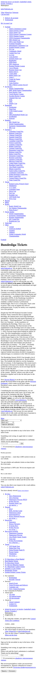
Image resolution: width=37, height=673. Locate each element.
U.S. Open (12, 187)
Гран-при (12, 539)
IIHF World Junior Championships (20, 90)
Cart (10, 23)
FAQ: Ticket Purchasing (17, 589)
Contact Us (12, 604)
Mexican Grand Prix (15, 161)
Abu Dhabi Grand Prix (16, 167)
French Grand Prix (15, 143)
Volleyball (8, 223)
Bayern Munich (10, 379)
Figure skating (9, 212)
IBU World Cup (14, 122)
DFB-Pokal (13, 62)
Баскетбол (8, 520)
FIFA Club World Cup (16, 42)
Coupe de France (14, 79)
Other (7, 225)
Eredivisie (12, 81)
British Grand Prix (15, 146)
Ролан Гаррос (13, 552)
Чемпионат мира (15, 513)
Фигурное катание (11, 531)
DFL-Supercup (14, 64)
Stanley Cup (13, 103)
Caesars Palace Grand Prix (17, 178)
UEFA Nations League (16, 36)
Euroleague (12, 107)
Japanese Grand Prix (15, 159)
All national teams (15, 596)
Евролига (12, 522)
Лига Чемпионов (15, 496)
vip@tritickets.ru (6, 411)
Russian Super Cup (15, 70)
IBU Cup (12, 128)
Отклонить (12, 671)
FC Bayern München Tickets (14, 565)
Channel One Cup (15, 98)
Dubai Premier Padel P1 (17, 550)
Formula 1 (8, 129)
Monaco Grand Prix (15, 139)
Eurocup (12, 118)
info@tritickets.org (7, 9)
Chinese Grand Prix (15, 135)
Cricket (11, 227)
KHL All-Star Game (15, 511)
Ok (22, 443)
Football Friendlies (15, 44)
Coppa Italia (13, 73)
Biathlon (7, 120)
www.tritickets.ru (21, 400)
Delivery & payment (11, 18)
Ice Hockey (8, 87)
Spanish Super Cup (15, 58)
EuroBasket (13, 116)
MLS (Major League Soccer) (18, 85)
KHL (11, 100)
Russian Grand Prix (15, 158)
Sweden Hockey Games (17, 96)
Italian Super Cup (14, 75)
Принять (4, 671)
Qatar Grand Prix (14, 180)
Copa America (13, 83)
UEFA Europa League (16, 30)
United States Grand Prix (17, 163)
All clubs (12, 594)
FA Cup (11, 49)
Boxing (7, 200)
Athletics (12, 232)
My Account (5, 23)
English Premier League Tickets (15, 572)
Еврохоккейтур (14, 514)
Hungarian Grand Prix (16, 150)
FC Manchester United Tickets (15, 567)
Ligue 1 (11, 77)
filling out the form (11, 635)
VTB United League (16, 111)
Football (7, 27)
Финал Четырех (14, 524)
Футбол (7, 494)
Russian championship (16, 217)
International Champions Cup (18, 45)
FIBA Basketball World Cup (18, 115)
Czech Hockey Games (16, 94)
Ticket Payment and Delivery (18, 585)
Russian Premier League (17, 66)
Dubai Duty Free (14, 548)
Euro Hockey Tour (15, 92)
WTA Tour (12, 199)
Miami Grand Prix (15, 169)
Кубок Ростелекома (16, 541)
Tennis (7, 182)
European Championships (17, 126)
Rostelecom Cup (14, 221)
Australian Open (14, 189)
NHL (11, 101)
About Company (14, 602)
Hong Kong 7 (13, 210)
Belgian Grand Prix (15, 152)
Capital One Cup (14, 53)
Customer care (13, 587)
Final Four (12, 109)
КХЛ (11, 509)
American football (15, 229)
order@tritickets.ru (7, 281)
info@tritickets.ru (6, 268)
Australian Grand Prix (16, 131)
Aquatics (12, 230)
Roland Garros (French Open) (19, 184)
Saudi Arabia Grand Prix (17, 171)
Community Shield (15, 51)
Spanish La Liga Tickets (13, 568)
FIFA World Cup (14, 40)
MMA (7, 202)
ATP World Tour (14, 197)
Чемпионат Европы (16, 533)
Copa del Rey (13, 57)
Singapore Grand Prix (16, 156)
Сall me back (5, 14)
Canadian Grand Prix (16, 141)
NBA (11, 113)
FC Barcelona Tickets (12, 563)
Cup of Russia (13, 68)
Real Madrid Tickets (11, 561)
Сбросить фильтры (7, 424)
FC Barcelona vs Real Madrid (14, 559)
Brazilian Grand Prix (16, 165)
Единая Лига (13, 526)
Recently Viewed (14, 579)
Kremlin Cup (13, 195)
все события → (14, 542)
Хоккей (7, 507)
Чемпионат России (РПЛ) (18, 499)
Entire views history (23, 490)
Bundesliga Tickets (11, 570)
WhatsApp (8, 12)
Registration (13, 578)
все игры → (13, 518)
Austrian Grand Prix (15, 144)
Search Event (13, 583)
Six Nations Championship (18, 208)
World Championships (16, 88)
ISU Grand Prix (14, 219)
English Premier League (17, 47)
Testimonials (9, 20)
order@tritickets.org (7, 487)
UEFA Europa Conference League (20, 34)
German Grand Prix (15, 148)
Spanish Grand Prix (15, 137)
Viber (2, 12)
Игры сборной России (17, 516)
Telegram (15, 12)
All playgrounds (14, 598)
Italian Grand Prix (15, 154)
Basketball (8, 105)
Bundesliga (12, 60)
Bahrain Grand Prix (15, 133)
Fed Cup (12, 193)
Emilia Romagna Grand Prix (18, 174)
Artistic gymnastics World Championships (17, 235)
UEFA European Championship (19, 38)
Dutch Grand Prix (15, 176)
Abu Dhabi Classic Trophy (18, 537)
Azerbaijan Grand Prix (16, 172)
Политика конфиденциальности (24, 667)
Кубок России (14, 501)
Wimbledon (13, 186)
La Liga (11, 55)
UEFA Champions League (17, 29)
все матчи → (13, 505)
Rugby (7, 204)
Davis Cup (12, 191)
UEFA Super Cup (15, 32)
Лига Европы (13, 498)
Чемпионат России (15, 535)
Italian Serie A (13, 72)
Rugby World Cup (15, 206)
